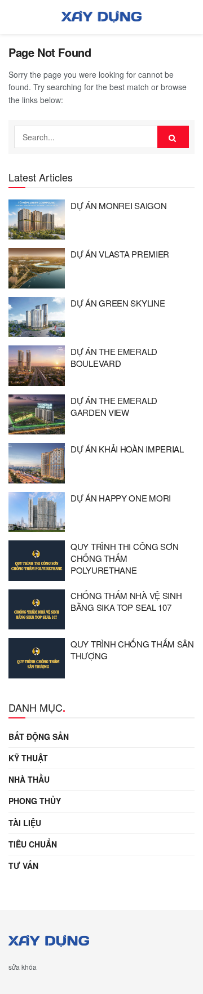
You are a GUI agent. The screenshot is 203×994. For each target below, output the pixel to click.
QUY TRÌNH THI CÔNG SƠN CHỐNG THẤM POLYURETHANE (124, 558)
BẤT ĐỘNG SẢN (38, 736)
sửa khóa (22, 966)
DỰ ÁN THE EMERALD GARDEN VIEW (113, 406)
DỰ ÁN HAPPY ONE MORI (120, 498)
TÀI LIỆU (24, 822)
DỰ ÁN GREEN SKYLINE (117, 303)
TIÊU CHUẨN (32, 844)
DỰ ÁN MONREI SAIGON (118, 205)
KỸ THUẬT (28, 758)
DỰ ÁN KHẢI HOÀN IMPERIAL (127, 449)
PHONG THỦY (34, 800)
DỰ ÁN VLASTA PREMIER (119, 254)
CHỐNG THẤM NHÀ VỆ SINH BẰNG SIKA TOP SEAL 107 (126, 601)
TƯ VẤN (23, 865)
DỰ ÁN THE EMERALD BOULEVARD (113, 357)
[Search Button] (173, 137)
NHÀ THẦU (29, 779)
